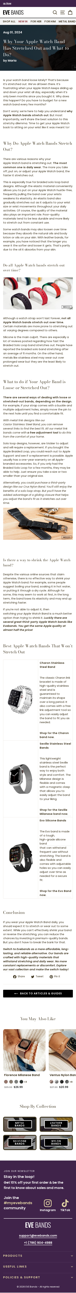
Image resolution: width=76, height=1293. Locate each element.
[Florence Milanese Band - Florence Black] (21, 1082)
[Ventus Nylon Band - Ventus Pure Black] (62, 1082)
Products (13, 1256)
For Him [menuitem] (50, 21)
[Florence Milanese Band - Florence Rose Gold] (6, 1082)
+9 (71, 1081)
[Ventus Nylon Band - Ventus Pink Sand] (51, 1082)
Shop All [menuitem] (9, 21)
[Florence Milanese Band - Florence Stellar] (11, 1082)
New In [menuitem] (23, 21)
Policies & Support (21, 1277)
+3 (25, 1081)
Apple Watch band (16, 163)
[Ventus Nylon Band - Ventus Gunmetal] (67, 1082)
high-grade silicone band (53, 841)
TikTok (65, 1210)
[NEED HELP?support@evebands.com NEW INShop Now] (38, 3)
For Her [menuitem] (36, 21)
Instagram (48, 1210)
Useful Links (15, 1266)
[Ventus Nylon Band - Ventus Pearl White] (56, 1082)
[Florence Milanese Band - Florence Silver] (16, 1082)
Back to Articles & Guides (40, 993)
